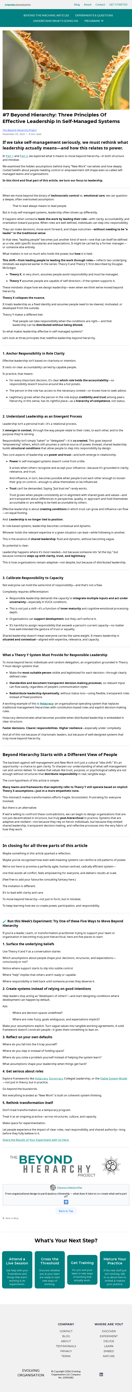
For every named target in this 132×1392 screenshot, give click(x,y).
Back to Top (66, 1210)
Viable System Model (113, 1078)
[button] (101, 20)
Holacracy (41, 1078)
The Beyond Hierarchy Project (20, 130)
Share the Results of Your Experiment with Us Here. (36, 1140)
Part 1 (10, 156)
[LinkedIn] (66, 1202)
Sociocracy (56, 1078)
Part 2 (24, 156)
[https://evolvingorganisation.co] (17, 4)
